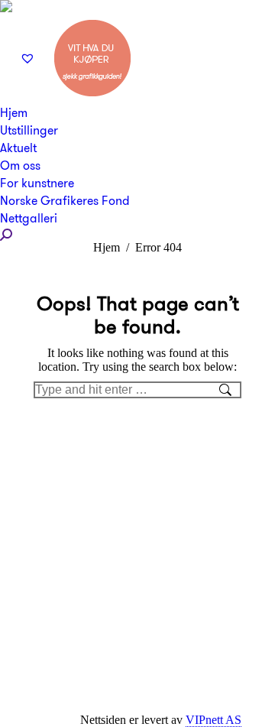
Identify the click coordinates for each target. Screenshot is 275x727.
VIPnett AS (213, 719)
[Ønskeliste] (29, 58)
